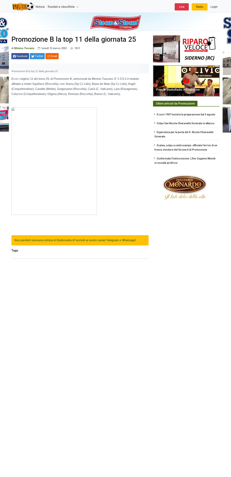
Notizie (40, 6)
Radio (199, 6)
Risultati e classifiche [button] (61, 6)
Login (213, 6)
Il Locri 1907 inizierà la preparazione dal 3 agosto (186, 114)
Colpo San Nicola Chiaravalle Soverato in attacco (185, 123)
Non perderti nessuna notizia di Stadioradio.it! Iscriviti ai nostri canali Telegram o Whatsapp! (75, 240)
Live (181, 6)
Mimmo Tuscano (24, 48)
